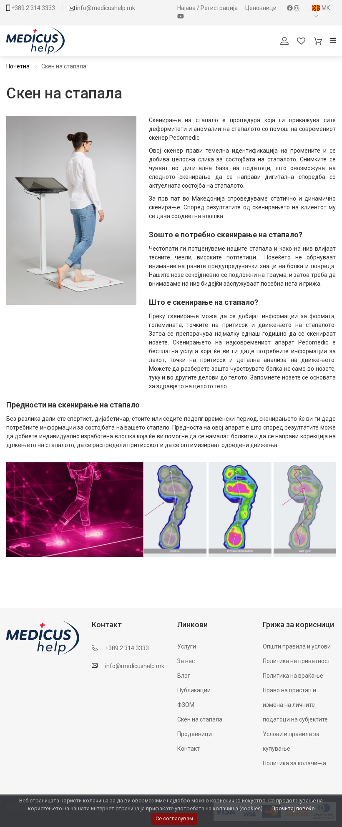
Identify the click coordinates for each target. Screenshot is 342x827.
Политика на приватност (296, 661)
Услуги (186, 646)
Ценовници (261, 8)
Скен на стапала (199, 719)
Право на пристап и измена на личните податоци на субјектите (295, 705)
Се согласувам (174, 818)
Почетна (18, 66)
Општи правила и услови (297, 646)
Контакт (188, 748)
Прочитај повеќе (293, 808)
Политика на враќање (293, 675)
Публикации (194, 690)
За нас (186, 661)
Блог (183, 675)
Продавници (194, 734)
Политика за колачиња (294, 763)
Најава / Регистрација (208, 8)
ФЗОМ (185, 704)
